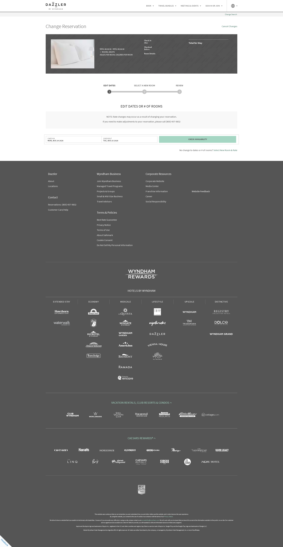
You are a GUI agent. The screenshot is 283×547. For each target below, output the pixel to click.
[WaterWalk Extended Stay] (61, 323)
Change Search (231, 14)
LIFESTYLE (157, 302)
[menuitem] (150, 6)
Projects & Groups (106, 191)
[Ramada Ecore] (125, 378)
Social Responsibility (156, 201)
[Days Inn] (93, 312)
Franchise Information (157, 191)
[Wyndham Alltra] (157, 356)
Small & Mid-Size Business (110, 196)
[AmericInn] (125, 345)
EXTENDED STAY (61, 302)
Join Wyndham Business (109, 181)
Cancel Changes (229, 26)
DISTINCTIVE (221, 302)
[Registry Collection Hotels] (221, 312)
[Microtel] (93, 334)
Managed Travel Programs (110, 186)
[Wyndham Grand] (221, 334)
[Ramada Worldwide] (125, 367)
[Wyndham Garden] (125, 334)
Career (149, 196)
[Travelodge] (93, 356)
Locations (53, 186)
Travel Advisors (104, 201)
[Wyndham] (189, 312)
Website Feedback (201, 191)
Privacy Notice (104, 225)
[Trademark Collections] (189, 323)
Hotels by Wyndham (142, 291)
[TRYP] (157, 312)
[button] (141, 403)
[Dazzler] (157, 334)
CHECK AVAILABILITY (197, 139)
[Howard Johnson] (93, 345)
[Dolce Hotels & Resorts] (221, 323)
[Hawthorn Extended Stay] (61, 312)
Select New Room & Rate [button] (225, 150)
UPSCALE (189, 302)
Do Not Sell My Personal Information (115, 245)
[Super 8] (93, 323)
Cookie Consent (104, 240)
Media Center (152, 186)
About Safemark (105, 235)
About (51, 181)
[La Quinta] (125, 312)
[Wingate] (125, 323)
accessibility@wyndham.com (150, 520)
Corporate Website (155, 181)
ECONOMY (93, 302)
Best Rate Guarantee (107, 219)
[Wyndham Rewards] (141, 274)
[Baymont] (125, 356)
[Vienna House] (157, 345)
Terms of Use (103, 230)
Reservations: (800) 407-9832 (62, 204)
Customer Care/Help (58, 209)
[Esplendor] (157, 323)
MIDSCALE (125, 302)
